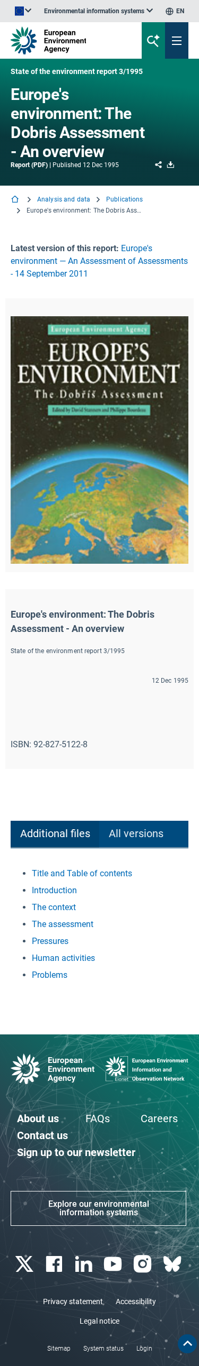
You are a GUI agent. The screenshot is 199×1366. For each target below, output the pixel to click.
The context (54, 907)
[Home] (16, 200)
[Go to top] (187, 1343)
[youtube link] (114, 1264)
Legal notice (99, 1321)
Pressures (50, 941)
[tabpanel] (99, 924)
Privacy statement (73, 1301)
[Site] (67, 40)
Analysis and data (63, 199)
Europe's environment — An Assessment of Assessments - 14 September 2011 (99, 261)
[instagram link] (144, 1264)
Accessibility (136, 1301)
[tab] (55, 834)
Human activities (63, 958)
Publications (124, 199)
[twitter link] (25, 1264)
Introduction (54, 890)
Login (144, 1348)
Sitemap (59, 1348)
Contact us (42, 1135)
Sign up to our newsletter (76, 1152)
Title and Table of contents (82, 873)
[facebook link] (54, 1264)
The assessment (62, 924)
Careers (159, 1118)
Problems (49, 975)
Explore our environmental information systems (98, 1208)
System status (103, 1348)
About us (38, 1118)
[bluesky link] (173, 1264)
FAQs (97, 1118)
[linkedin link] (84, 1264)
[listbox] (98, 11)
